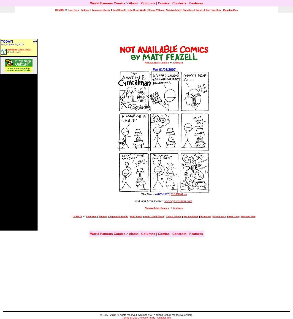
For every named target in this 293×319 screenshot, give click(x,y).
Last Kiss (73, 10)
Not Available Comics (157, 62)
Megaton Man (230, 10)
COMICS (59, 10)
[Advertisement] (146, 27)
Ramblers (188, 10)
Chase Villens (156, 10)
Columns (148, 3)
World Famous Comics (107, 3)
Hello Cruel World (136, 10)
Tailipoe (85, 10)
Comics (164, 3)
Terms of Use (129, 317)
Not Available (173, 10)
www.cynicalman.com (178, 201)
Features (196, 3)
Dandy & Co (202, 10)
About (133, 3)
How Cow (216, 10)
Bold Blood (119, 10)
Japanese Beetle (101, 10)
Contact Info (164, 317)
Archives (178, 62)
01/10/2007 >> (179, 194)
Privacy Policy (147, 317)
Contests (179, 3)
